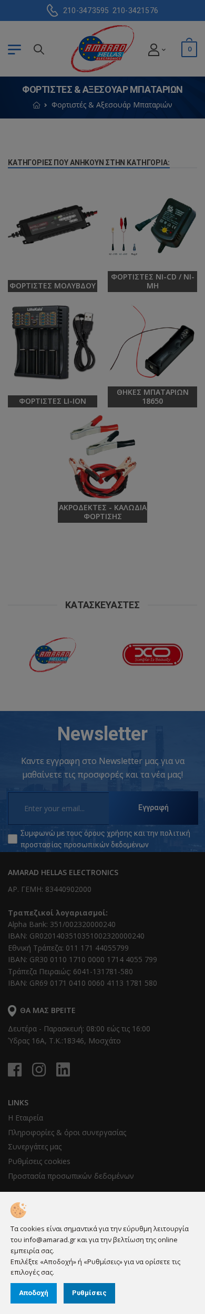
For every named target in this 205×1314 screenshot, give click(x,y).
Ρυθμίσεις (89, 1293)
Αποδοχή (33, 1293)
